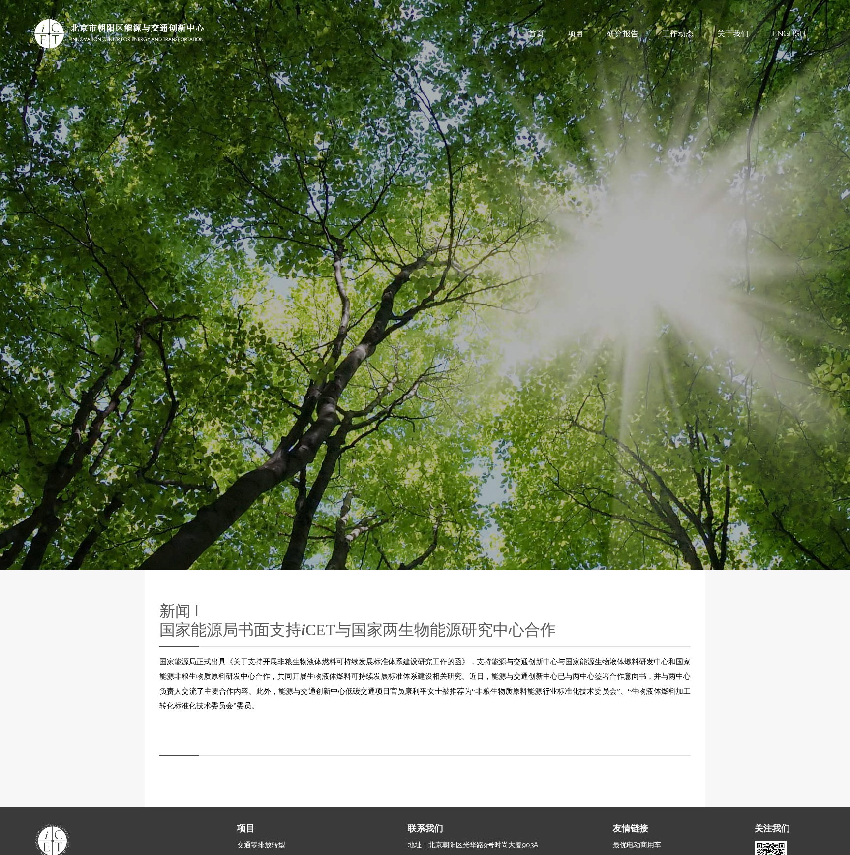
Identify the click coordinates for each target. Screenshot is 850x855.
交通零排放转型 (261, 845)
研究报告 (622, 33)
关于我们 (733, 33)
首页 (536, 33)
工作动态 (678, 33)
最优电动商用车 (637, 845)
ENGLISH (789, 33)
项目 (575, 33)
